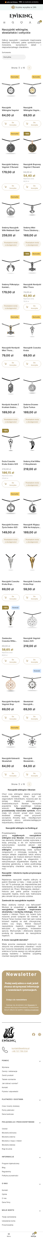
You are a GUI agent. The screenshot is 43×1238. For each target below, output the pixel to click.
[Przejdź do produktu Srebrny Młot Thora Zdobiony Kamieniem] (32, 209)
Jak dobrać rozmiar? (10, 1083)
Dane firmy (6, 1202)
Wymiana (5, 1067)
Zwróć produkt (7, 1075)
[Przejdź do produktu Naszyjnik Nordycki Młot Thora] (32, 266)
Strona (14, 68)
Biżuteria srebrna (8, 1137)
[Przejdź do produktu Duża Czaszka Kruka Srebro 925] (11, 443)
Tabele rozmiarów (9, 1079)
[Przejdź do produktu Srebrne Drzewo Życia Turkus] (32, 386)
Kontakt (5, 1087)
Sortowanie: (6, 52)
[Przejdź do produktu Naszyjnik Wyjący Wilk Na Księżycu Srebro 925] (32, 506)
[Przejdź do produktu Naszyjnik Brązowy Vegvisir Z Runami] (32, 146)
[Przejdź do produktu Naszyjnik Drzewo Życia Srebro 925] (11, 506)
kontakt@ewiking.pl (21, 1048)
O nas (4, 1198)
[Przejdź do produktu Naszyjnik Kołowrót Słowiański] (11, 740)
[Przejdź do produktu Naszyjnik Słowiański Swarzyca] (32, 740)
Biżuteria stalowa (8, 1145)
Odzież (5, 1129)
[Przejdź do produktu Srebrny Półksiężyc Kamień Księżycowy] (11, 266)
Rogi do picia (7, 1149)
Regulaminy (6, 1171)
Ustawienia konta (8, 1221)
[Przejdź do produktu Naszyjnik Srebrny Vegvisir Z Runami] (11, 146)
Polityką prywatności (31, 1010)
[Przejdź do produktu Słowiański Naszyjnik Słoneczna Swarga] (32, 683)
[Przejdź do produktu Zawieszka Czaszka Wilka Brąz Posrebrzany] (11, 620)
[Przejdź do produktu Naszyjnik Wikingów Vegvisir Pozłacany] (32, 89)
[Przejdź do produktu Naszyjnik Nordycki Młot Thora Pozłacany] (11, 329)
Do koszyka (13, 123)
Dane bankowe (8, 1114)
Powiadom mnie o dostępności (10, 244)
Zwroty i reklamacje (9, 1071)
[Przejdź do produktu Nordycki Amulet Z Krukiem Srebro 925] (11, 386)
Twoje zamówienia (9, 1217)
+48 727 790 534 (20, 1051)
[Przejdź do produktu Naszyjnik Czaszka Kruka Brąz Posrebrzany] (11, 563)
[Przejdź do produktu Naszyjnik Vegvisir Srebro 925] (32, 620)
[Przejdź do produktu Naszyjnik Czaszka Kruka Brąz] (32, 563)
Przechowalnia (7, 1225)
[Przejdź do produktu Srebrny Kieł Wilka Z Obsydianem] (32, 443)
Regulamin (31, 1005)
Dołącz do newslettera (16, 999)
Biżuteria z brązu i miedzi (12, 1141)
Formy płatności (8, 1110)
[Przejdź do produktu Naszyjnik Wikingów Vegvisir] (11, 89)
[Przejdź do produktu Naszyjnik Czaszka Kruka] (32, 329)
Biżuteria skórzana (9, 1133)
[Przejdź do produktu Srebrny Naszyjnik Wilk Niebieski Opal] (11, 209)
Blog (3, 1167)
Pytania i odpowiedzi (10, 1091)
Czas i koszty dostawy (11, 1106)
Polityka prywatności (10, 1176)
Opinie (4, 1194)
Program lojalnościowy (10, 1163)
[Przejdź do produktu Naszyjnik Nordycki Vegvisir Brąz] (11, 683)
